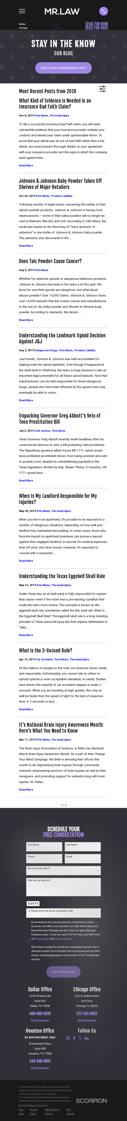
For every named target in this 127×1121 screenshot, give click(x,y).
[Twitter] (80, 1038)
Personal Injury (59, 115)
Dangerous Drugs (47, 350)
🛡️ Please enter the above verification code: (50, 911)
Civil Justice (43, 430)
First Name (33, 844)
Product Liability (61, 196)
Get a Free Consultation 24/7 (63, 68)
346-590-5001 (40, 1061)
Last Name (72, 844)
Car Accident (45, 659)
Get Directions (40, 1020)
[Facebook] (74, 1038)
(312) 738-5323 (96, 28)
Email (69, 856)
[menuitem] (22, 1112)
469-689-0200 (40, 1014)
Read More (26, 165)
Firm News (42, 115)
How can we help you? (39, 880)
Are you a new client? (39, 868)
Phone (31, 856)
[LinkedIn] (86, 1038)
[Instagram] (68, 1038)
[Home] (62, 11)
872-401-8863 (87, 1014)
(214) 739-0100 (96, 24)
